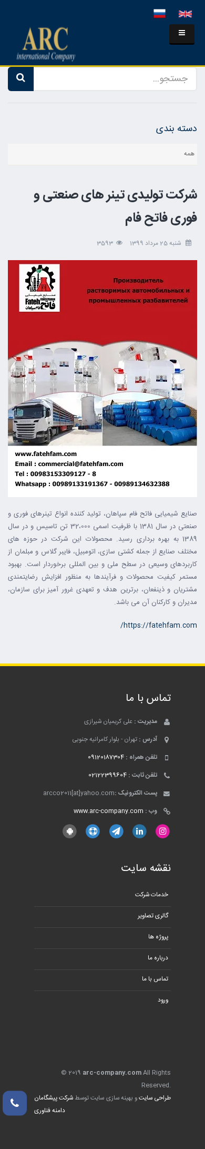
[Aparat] (93, 832)
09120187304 (106, 757)
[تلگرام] (116, 832)
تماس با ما (155, 979)
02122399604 (107, 775)
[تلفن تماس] (15, 1103)
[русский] (159, 14)
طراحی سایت (155, 1098)
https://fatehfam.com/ (158, 625)
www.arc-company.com (109, 811)
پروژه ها (158, 937)
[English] (185, 14)
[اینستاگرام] (163, 832)
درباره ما (158, 958)
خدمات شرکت (151, 895)
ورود (163, 1000)
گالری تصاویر (153, 916)
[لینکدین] (139, 832)
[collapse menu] (181, 34)
